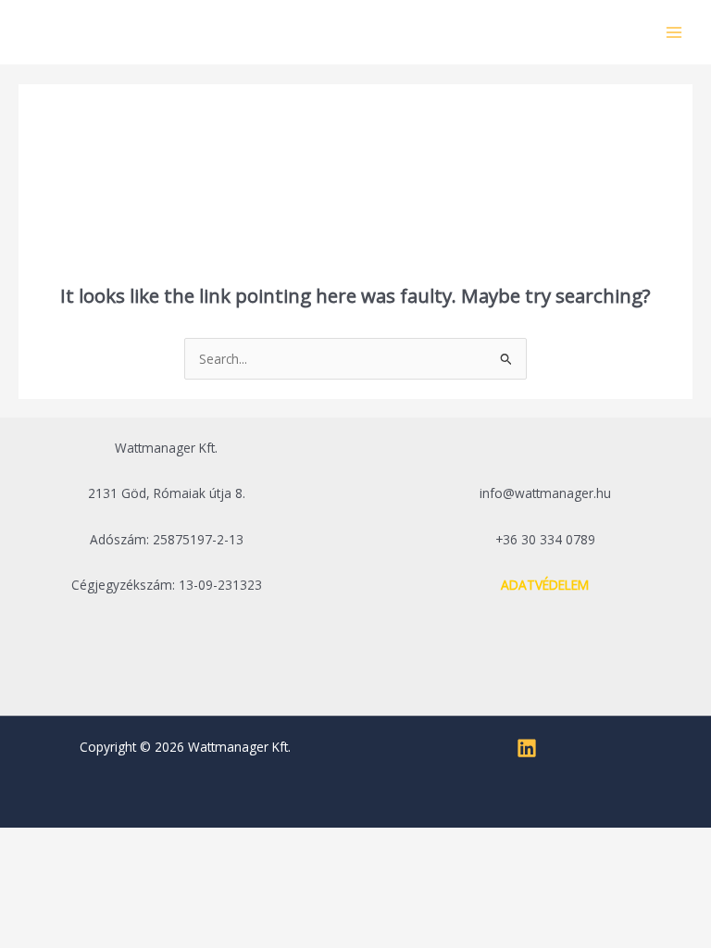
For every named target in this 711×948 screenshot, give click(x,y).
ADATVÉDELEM (545, 584)
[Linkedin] (527, 748)
